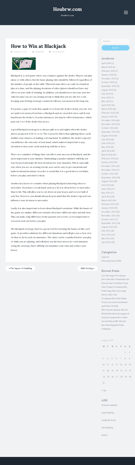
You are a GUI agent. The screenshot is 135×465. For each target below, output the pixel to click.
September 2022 (109, 223)
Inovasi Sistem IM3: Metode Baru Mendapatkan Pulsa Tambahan (114, 325)
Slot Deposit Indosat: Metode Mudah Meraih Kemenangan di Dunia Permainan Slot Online (115, 314)
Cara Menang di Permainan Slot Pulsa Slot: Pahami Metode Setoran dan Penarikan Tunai (115, 279)
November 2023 (109, 170)
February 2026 (108, 71)
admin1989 (39, 52)
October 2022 (108, 219)
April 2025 (106, 105)
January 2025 (108, 116)
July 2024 (106, 139)
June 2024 (106, 143)
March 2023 (107, 200)
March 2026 (107, 67)
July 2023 (106, 185)
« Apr (104, 390)
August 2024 (107, 136)
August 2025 (107, 90)
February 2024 (108, 158)
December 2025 (109, 78)
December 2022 (109, 212)
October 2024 (108, 128)
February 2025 (108, 113)
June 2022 (106, 234)
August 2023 (107, 181)
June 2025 (106, 97)
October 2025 (108, 82)
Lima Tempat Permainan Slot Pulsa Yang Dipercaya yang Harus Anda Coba (114, 291)
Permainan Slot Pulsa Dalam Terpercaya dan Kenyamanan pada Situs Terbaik (114, 302)
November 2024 (109, 124)
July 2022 (106, 231)
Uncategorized (58, 52)
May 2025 (106, 101)
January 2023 (107, 208)
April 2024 (106, 151)
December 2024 (109, 120)
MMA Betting (87, 268)
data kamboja (107, 427)
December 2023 (108, 166)
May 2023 (106, 193)
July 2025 (106, 94)
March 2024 (107, 155)
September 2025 (109, 86)
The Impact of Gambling (21, 268)
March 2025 (107, 109)
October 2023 (108, 174)
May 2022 (106, 238)
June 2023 (106, 189)
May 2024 (106, 147)
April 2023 (106, 196)
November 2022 (109, 215)
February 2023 (108, 204)
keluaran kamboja (109, 405)
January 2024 (108, 162)
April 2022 (106, 242)
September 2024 (109, 132)
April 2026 (106, 63)
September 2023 (109, 177)
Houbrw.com (67, 9)
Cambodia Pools (109, 420)
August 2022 (107, 227)
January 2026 (108, 75)
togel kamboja (108, 412)
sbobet (105, 435)
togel (104, 257)
